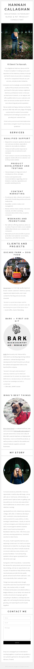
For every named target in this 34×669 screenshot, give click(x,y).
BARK (5, 354)
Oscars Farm (7, 288)
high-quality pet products (21, 431)
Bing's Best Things (8, 428)
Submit (17, 642)
